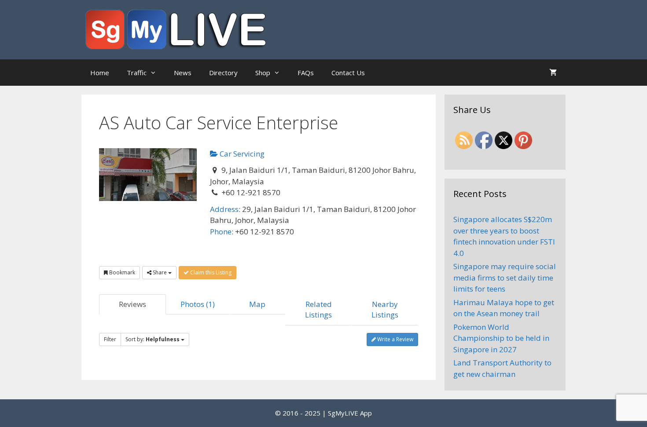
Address (224, 209)
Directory (223, 72)
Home (99, 72)
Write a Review (394, 339)
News (182, 72)
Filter (110, 339)
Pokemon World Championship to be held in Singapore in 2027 (501, 338)
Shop (262, 72)
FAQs (306, 72)
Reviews (132, 304)
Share (159, 272)
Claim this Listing (210, 272)
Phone (221, 231)
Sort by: (152, 339)
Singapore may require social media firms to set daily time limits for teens (504, 277)
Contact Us (348, 72)
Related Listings (318, 309)
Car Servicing (241, 154)
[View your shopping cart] (553, 72)
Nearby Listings (384, 309)
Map (257, 304)
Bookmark (121, 272)
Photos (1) (197, 304)
